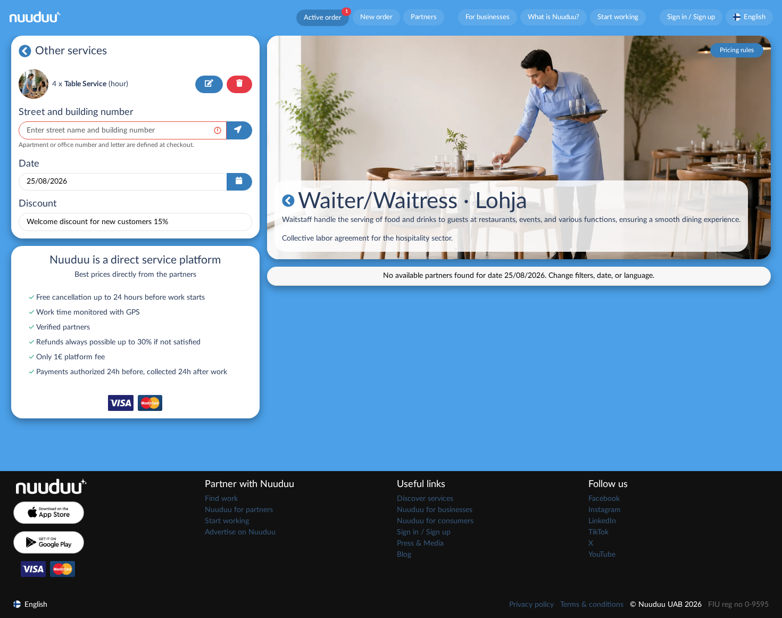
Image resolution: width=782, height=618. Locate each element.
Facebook (604, 498)
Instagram (604, 510)
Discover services (425, 498)
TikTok (598, 532)
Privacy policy (531, 604)
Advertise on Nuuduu (240, 532)
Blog (404, 554)
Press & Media (420, 543)
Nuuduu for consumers (435, 521)
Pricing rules (737, 50)
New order (376, 17)
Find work (221, 498)
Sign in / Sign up (691, 17)
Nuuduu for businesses (434, 510)
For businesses (487, 17)
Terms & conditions (591, 604)
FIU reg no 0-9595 (738, 604)
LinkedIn (602, 521)
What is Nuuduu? (553, 17)
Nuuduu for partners (239, 510)
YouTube (601, 554)
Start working (617, 17)
